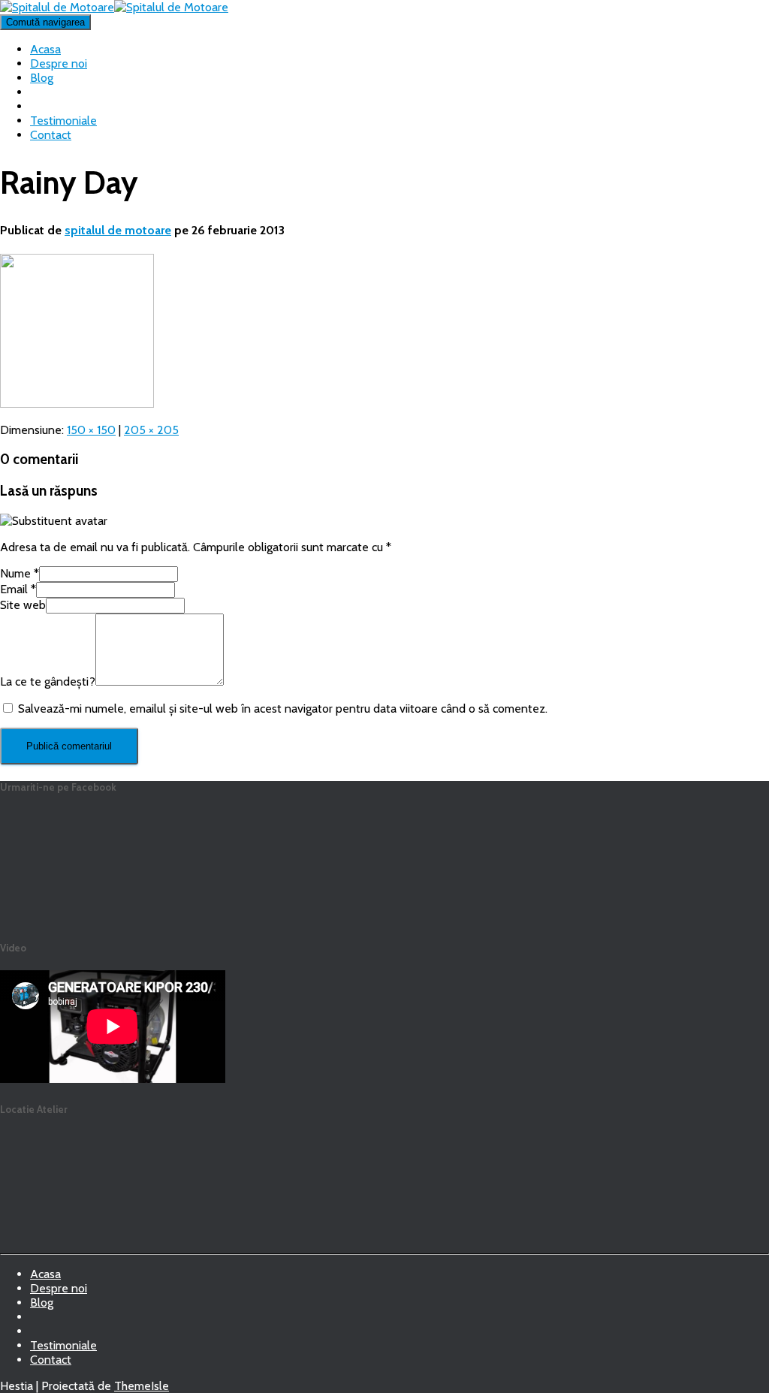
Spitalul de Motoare (42, 1335)
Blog (41, 78)
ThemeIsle (141, 1386)
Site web (23, 605)
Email (18, 589)
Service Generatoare (42, 1320)
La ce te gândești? (47, 681)
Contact (50, 135)
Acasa (45, 49)
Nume (19, 573)
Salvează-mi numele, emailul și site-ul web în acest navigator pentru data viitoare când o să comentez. (282, 708)
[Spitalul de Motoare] (114, 7)
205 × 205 (151, 430)
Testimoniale (63, 120)
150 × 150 (91, 430)
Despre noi (58, 63)
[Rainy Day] (77, 403)
